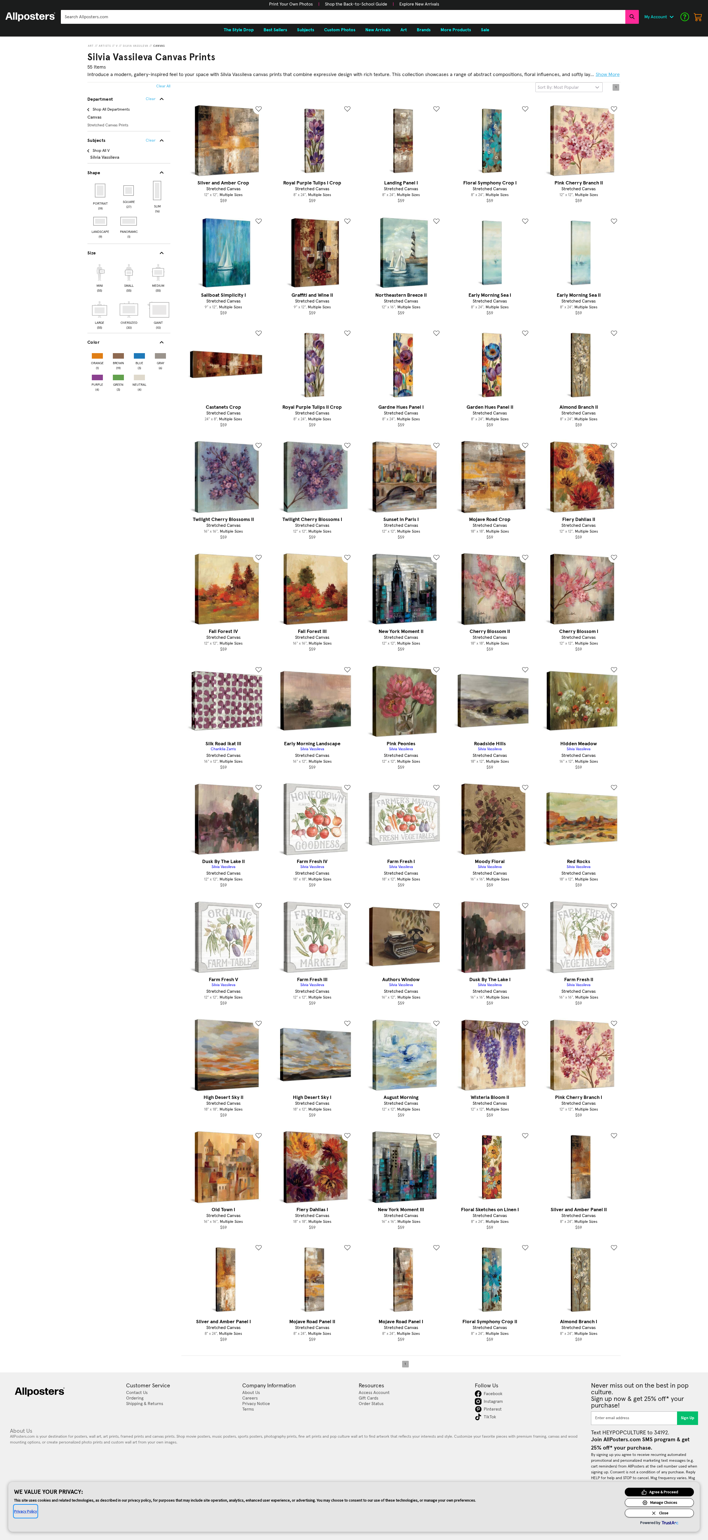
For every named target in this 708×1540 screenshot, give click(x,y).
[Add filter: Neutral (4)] (139, 376)
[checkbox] (99, 277)
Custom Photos (339, 30)
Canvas (159, 46)
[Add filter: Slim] (157, 190)
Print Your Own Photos (291, 4)
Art (91, 46)
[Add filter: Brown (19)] (118, 355)
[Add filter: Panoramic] (129, 221)
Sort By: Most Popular (558, 87)
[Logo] (30, 16)
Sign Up (687, 1418)
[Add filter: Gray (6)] (160, 355)
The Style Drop (239, 30)
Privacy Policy (25, 1511)
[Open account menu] (671, 17)
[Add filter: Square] (129, 190)
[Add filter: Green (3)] (118, 376)
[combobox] (343, 17)
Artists (105, 46)
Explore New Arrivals (419, 4)
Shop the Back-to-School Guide (356, 4)
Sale (485, 30)
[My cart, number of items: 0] (698, 16)
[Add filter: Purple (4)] (97, 376)
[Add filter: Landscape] (100, 221)
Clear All (163, 86)
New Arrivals (378, 30)
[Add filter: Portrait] (100, 190)
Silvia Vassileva (135, 46)
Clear (150, 140)
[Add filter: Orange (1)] (97, 355)
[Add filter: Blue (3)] (139, 355)
